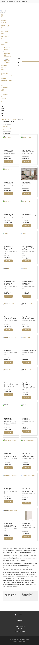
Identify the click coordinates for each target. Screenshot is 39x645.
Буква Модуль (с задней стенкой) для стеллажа (28, 248)
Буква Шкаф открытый (8, 489)
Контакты (2, 102)
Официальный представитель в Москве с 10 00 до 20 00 (14, 1)
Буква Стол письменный (26, 418)
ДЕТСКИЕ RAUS (2, 43)
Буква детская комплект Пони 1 (9, 151)
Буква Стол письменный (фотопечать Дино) (28, 384)
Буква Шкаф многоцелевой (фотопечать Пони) (10, 525)
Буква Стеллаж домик (29, 350)
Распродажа (2, 91)
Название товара (7, 128)
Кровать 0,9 (7, 383)
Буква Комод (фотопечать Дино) (10, 317)
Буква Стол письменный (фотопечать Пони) (10, 419)
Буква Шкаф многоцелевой (26, 524)
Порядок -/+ (6, 126)
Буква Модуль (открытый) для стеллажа (9, 248)
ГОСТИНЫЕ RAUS (2, 27)
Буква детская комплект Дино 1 (9, 183)
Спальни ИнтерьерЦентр (2, 79)
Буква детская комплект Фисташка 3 (29, 215)
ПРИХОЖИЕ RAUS (2, 38)
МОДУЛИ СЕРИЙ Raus (2, 67)
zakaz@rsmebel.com (20, 629)
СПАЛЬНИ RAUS (2, 32)
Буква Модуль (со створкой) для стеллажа (9, 283)
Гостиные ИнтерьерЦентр (2, 74)
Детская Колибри (5, 61)
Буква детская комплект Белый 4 (10, 215)
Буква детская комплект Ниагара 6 (28, 151)
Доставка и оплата (2, 96)
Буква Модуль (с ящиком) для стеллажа (27, 283)
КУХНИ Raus (2, 16)
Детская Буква (5, 48)
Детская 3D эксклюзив (5, 55)
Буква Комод (8, 350)
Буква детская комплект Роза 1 (27, 183)
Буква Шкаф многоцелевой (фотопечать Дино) (28, 490)
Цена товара (6, 130)
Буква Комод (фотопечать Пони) (28, 317)
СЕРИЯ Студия (2, 21)
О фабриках (2, 86)
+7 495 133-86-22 (2, 111)
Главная (4, 119)
